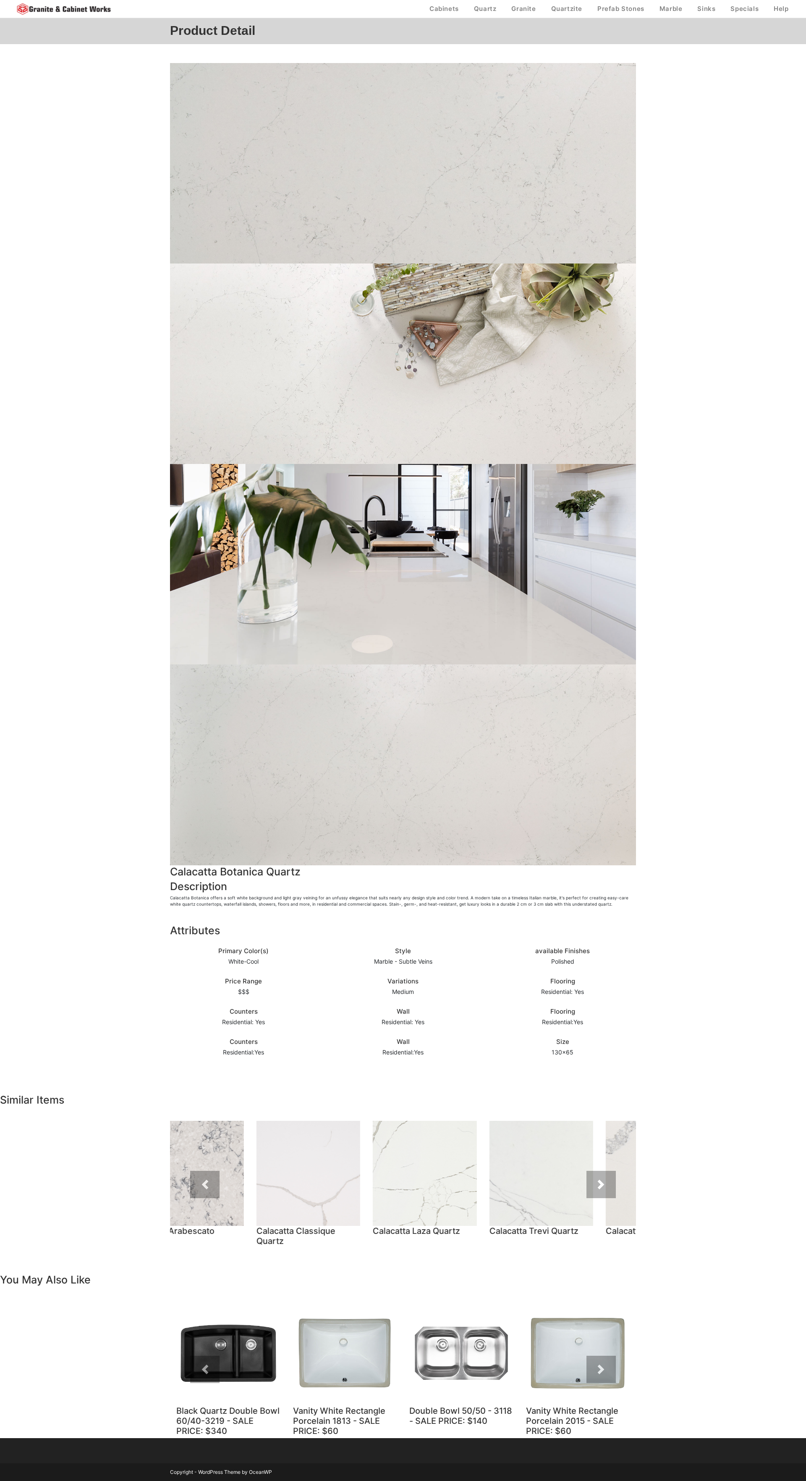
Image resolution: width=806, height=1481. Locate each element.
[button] (205, 1184)
